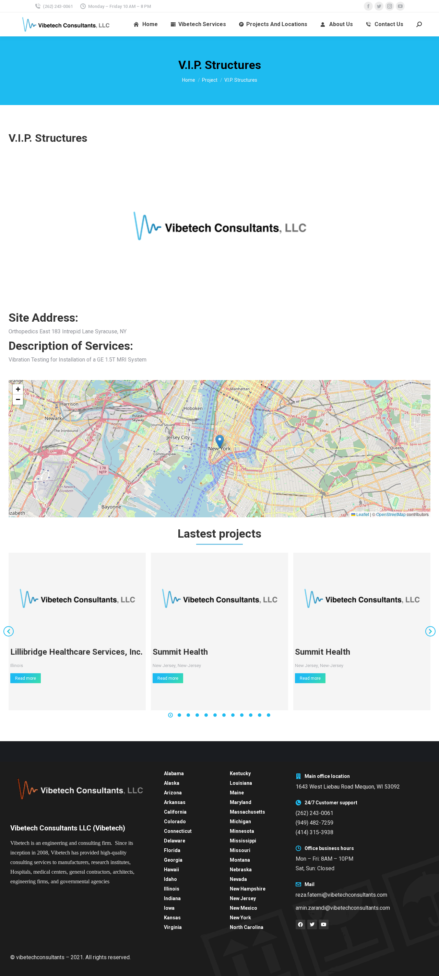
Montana (240, 860)
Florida (172, 850)
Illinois (16, 665)
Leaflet (362, 514)
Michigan (240, 821)
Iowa (169, 908)
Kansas (172, 917)
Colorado (175, 821)
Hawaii (171, 869)
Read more (25, 678)
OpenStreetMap (391, 514)
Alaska (171, 783)
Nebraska (241, 869)
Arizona (173, 792)
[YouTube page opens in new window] (400, 6)
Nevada (238, 879)
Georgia (173, 860)
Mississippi (243, 840)
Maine (237, 792)
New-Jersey (189, 665)
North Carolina (246, 927)
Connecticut (178, 831)
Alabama (174, 773)
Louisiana (241, 783)
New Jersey (164, 665)
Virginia (173, 927)
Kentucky (240, 773)
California (175, 812)
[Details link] (77, 598)
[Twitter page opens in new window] (379, 6)
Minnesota (242, 831)
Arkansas (175, 802)
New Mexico (243, 908)
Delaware (174, 840)
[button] (219, 442)
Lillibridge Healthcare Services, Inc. (76, 652)
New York (240, 917)
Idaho (170, 879)
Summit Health (180, 652)
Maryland (240, 802)
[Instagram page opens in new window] (389, 6)
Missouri (240, 850)
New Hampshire (247, 889)
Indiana (172, 898)
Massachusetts (247, 812)
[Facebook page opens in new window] (368, 6)
